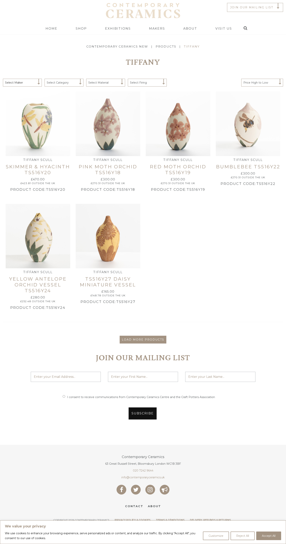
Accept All (268, 536)
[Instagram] (150, 490)
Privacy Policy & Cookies (132, 519)
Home (51, 28)
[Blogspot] (164, 490)
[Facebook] (121, 490)
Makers (157, 28)
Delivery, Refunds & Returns (210, 519)
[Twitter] (136, 490)
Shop (81, 28)
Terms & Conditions (170, 519)
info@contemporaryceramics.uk (143, 477)
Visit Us (223, 28)
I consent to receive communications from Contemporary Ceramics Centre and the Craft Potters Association (141, 397)
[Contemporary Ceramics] (143, 10)
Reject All (242, 536)
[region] (143, 532)
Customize (216, 536)
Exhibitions (118, 28)
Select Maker (14, 82)
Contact (134, 506)
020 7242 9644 (143, 470)
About (190, 28)
